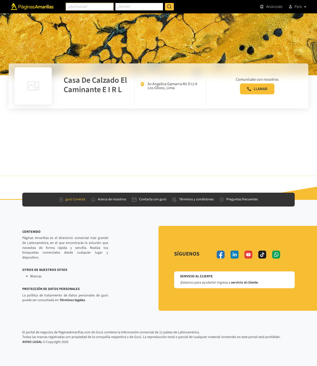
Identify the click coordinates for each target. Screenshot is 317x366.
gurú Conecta (75, 199)
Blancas (36, 276)
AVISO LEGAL (32, 342)
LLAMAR (260, 89)
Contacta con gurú (152, 199)
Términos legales (72, 300)
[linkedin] (234, 255)
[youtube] (248, 255)
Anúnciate (274, 6)
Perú (298, 6)
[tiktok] (262, 255)
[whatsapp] (276, 255)
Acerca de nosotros (112, 199)
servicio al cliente (244, 282)
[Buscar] (169, 6)
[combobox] (89, 6)
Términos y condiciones (196, 199)
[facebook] (221, 255)
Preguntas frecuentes (242, 199)
